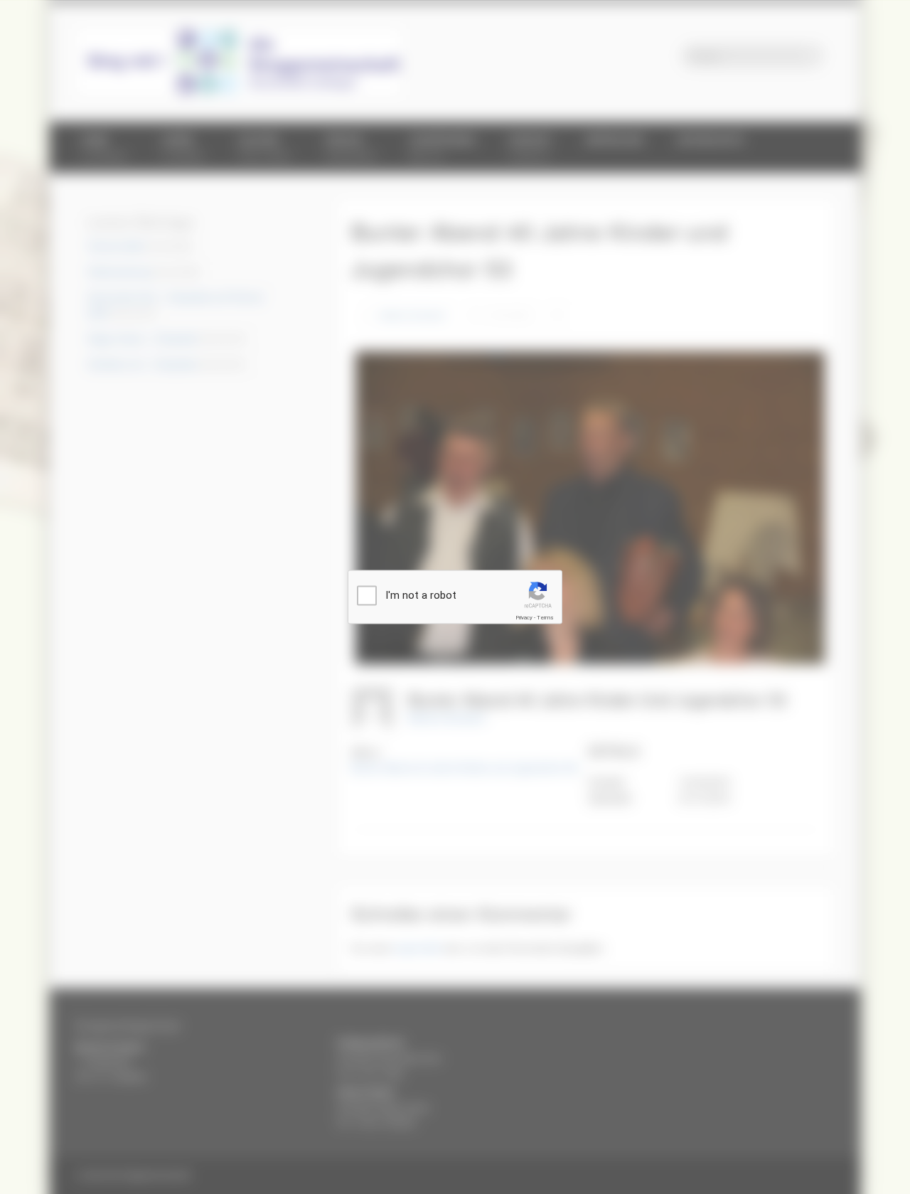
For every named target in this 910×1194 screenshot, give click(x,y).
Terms (545, 617)
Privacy (523, 617)
